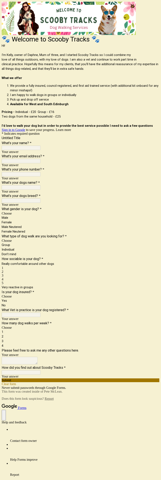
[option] (80, 213)
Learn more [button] (63, 130)
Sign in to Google (13, 130)
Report (49, 398)
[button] (80, 380)
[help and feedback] (4, 415)
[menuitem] (84, 435)
